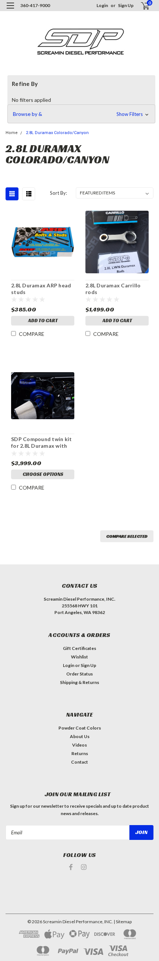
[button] (81, 114)
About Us (79, 736)
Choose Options (43, 474)
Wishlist (79, 657)
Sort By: (58, 193)
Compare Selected (127, 536)
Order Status (79, 674)
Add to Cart (43, 320)
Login (102, 5)
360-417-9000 (35, 5)
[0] (140, 5)
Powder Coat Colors (79, 728)
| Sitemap (123, 921)
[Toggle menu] (10, 10)
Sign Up (125, 5)
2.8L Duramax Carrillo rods (113, 288)
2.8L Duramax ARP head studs (41, 288)
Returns (79, 753)
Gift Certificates (79, 648)
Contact (79, 762)
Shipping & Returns (79, 682)
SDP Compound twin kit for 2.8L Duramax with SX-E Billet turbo (41, 442)
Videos (79, 745)
